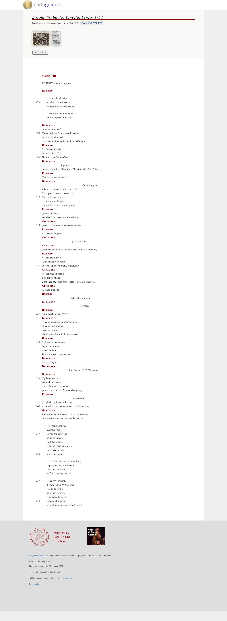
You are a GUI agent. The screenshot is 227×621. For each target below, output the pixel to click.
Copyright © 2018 (36, 555)
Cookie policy (34, 584)
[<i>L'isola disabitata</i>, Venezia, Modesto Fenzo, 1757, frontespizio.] (57, 38)
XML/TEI (92, 23)
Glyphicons (67, 577)
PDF (100, 23)
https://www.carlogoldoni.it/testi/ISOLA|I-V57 (61, 23)
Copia (84, 23)
